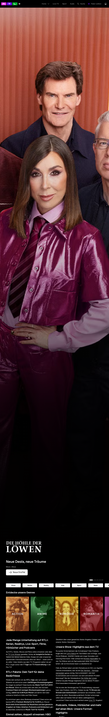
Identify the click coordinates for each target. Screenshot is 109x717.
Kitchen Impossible (91, 659)
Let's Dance (71, 653)
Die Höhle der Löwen (89, 678)
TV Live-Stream (14, 654)
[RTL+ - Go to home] (10, 4)
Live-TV (92, 700)
